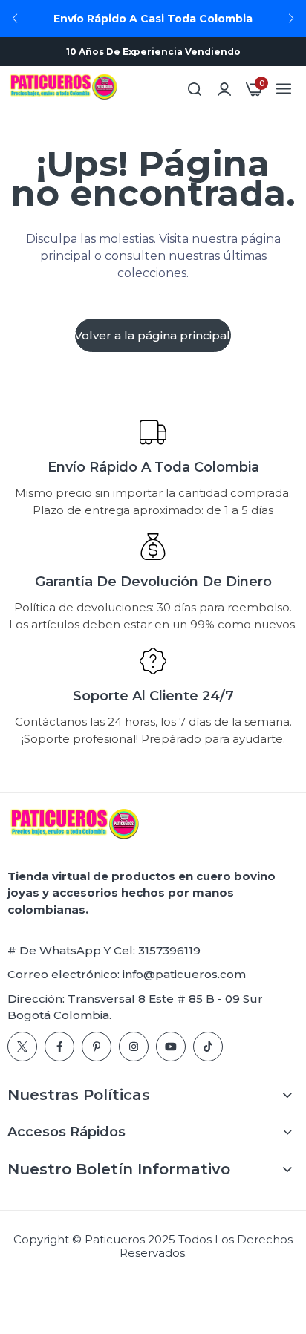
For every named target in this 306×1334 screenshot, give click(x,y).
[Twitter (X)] (22, 1046)
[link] (224, 89)
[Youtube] (171, 1046)
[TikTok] (208, 1046)
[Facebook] (59, 1046)
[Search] (194, 89)
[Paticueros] (63, 89)
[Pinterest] (96, 1046)
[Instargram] (134, 1046)
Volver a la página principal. (153, 335)
